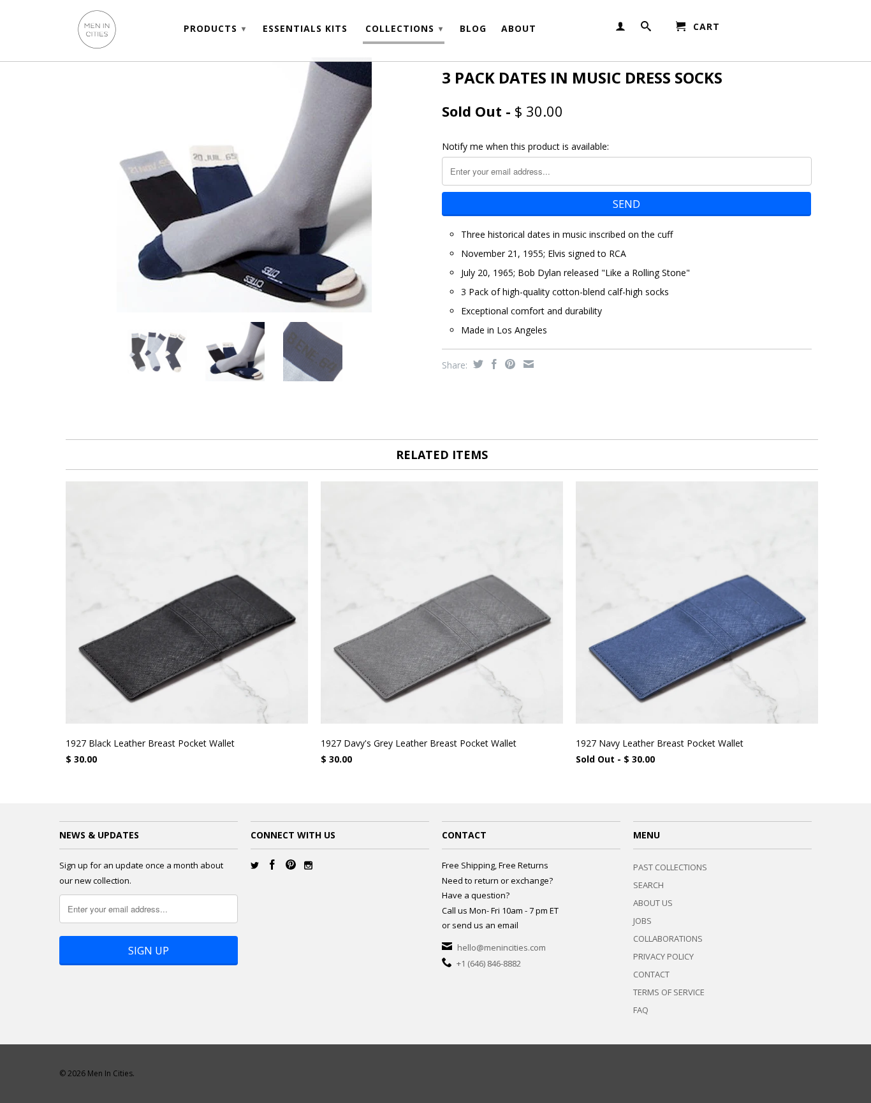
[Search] (646, 28)
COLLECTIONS (404, 28)
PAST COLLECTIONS (670, 867)
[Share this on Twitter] (476, 364)
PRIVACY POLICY (663, 956)
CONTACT (651, 974)
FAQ (640, 1010)
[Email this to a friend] (527, 364)
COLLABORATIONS (668, 938)
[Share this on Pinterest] (508, 364)
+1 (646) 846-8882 (489, 963)
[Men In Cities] (148, 31)
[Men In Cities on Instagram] (308, 865)
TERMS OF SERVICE (669, 992)
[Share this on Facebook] (492, 364)
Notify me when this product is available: (525, 146)
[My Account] (620, 28)
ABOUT (518, 28)
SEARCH (648, 885)
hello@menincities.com (501, 947)
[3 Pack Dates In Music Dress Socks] (244, 184)
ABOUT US (653, 903)
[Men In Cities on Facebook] (272, 864)
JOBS (642, 920)
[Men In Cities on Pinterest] (291, 864)
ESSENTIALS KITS (305, 28)
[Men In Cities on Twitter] (255, 865)
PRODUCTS (215, 28)
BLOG (473, 28)
